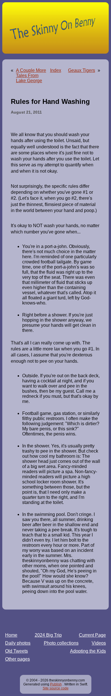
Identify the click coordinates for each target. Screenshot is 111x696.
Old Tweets (16, 651)
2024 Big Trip (48, 635)
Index (55, 70)
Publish (56, 684)
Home (11, 635)
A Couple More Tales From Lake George (31, 75)
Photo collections (61, 643)
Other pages (17, 659)
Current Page (92, 635)
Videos (99, 643)
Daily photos (17, 643)
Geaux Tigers (81, 70)
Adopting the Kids (88, 651)
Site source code (56, 688)
